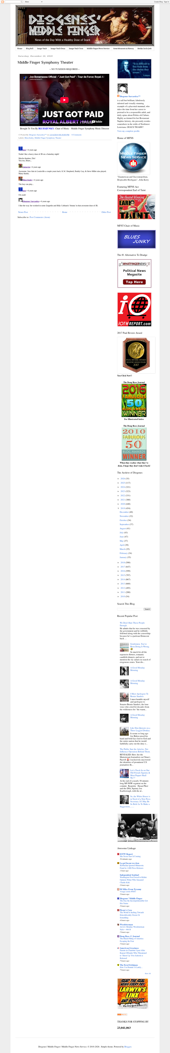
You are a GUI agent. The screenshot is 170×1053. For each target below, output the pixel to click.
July (122, 532)
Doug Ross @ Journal (130, 936)
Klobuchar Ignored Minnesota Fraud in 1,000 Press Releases (131, 866)
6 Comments (77, 134)
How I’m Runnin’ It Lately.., (131, 967)
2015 (123, 575)
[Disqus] (64, 177)
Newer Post (23, 212)
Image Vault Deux (58, 48)
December (124, 512)
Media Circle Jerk (145, 48)
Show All (148, 973)
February (124, 553)
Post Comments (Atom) (40, 217)
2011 (123, 592)
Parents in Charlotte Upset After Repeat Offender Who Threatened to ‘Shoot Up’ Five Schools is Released (133, 954)
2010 (123, 596)
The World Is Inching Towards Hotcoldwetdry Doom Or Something (132, 915)
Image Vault (42, 48)
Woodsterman (126, 924)
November (124, 516)
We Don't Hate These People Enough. (132, 624)
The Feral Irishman (129, 964)
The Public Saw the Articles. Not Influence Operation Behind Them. (135, 750)
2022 (123, 495)
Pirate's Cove (126, 910)
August (123, 528)
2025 (123, 482)
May (122, 540)
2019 (123, 508)
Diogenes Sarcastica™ (130, 96)
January (123, 557)
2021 (123, 499)
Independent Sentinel (129, 874)
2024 (123, 487)
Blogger (127, 1046)
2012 (123, 587)
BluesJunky (29, 138)
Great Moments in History (123, 48)
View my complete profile (128, 131)
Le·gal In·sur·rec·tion (129, 863)
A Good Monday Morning (137, 669)
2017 (123, 566)
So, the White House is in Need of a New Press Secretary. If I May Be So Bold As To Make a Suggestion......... (135, 801)
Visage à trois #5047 (128, 891)
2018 (123, 562)
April (122, 544)
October (123, 520)
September (125, 524)
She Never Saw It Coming (130, 856)
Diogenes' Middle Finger (131, 898)
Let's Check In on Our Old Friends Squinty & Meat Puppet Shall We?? (140, 774)
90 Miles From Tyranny (130, 889)
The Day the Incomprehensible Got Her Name (134, 902)
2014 (123, 579)
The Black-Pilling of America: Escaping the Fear (132, 939)
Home (19, 48)
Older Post (106, 212)
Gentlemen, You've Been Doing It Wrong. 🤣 (140, 646)
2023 (123, 491)
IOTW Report (126, 854)
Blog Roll (29, 48)
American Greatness (129, 948)
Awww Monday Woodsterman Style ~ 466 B (132, 928)
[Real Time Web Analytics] (122, 1014)
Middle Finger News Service (98, 48)
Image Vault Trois (76, 48)
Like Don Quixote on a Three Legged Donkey (140, 729)
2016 (123, 570)
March (123, 549)
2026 (123, 478)
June (122, 536)
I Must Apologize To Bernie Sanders (139, 695)
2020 (123, 503)
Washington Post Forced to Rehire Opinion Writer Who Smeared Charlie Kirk (133, 880)
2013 (123, 583)
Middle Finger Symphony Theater (48, 138)
